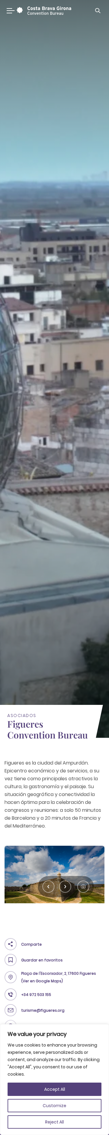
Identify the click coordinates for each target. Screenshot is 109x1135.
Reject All (54, 1122)
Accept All (54, 1089)
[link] (43, 10)
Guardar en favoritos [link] (42, 960)
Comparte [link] (31, 944)
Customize (54, 1106)
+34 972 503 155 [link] (36, 994)
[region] (54, 1079)
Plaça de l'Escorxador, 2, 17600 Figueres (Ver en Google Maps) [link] (58, 977)
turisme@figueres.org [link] (42, 1010)
